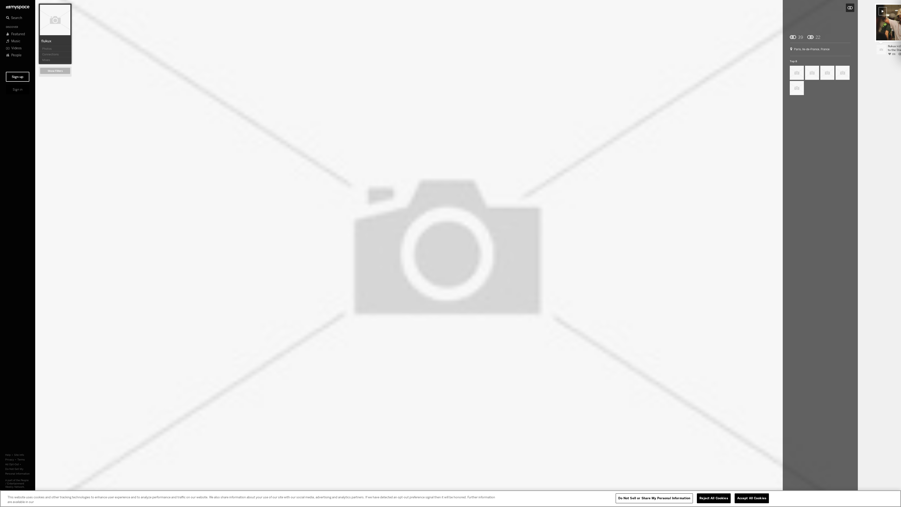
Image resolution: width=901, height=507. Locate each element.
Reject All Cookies (713, 498)
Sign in (18, 89)
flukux (46, 40)
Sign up (17, 77)
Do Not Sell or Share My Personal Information (654, 498)
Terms (21, 459)
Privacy (9, 459)
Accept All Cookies (751, 498)
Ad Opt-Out (12, 464)
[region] (450, 498)
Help (8, 455)
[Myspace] (17, 6)
